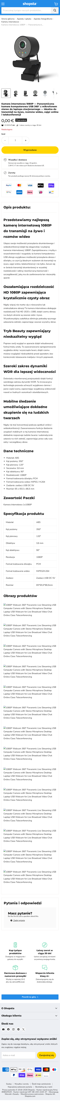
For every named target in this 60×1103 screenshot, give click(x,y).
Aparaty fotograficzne (43, 19)
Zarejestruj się (46, 1055)
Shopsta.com (30, 1096)
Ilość (3, 134)
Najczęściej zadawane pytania (20, 1087)
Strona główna (7, 19)
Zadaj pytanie (19, 920)
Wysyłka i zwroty (22, 1084)
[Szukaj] (55, 10)
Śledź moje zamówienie (41, 1084)
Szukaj (8, 1084)
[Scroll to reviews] (30, 118)
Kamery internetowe (10, 21)
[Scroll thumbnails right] (56, 93)
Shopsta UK (50, 1094)
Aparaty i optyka (24, 19)
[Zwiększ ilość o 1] (25, 140)
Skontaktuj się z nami (43, 1087)
